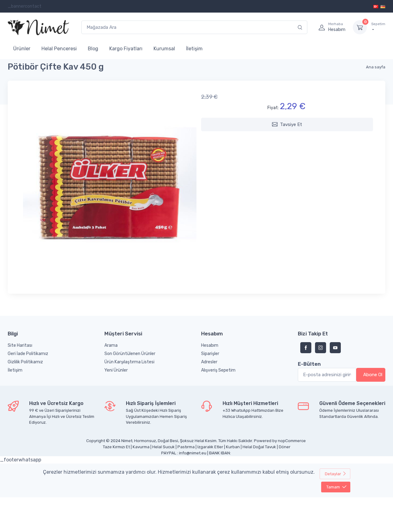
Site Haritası (20, 345)
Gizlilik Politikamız (25, 362)
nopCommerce (292, 440)
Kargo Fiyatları (125, 49)
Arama (111, 345)
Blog (93, 49)
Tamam (333, 487)
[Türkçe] (376, 6)
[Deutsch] (382, 6)
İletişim (194, 49)
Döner (284, 447)
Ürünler (21, 49)
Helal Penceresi (59, 49)
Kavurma (141, 447)
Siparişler (210, 353)
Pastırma (186, 447)
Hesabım (209, 345)
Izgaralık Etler (210, 447)
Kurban (233, 447)
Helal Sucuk (163, 447)
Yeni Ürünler (116, 370)
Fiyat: (273, 107)
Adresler (209, 362)
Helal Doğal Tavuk (259, 447)
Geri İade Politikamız (28, 353)
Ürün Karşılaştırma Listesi (129, 362)
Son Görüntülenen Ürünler (129, 353)
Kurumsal (164, 49)
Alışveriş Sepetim (218, 370)
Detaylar (333, 474)
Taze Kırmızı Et (116, 447)
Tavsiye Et (291, 124)
